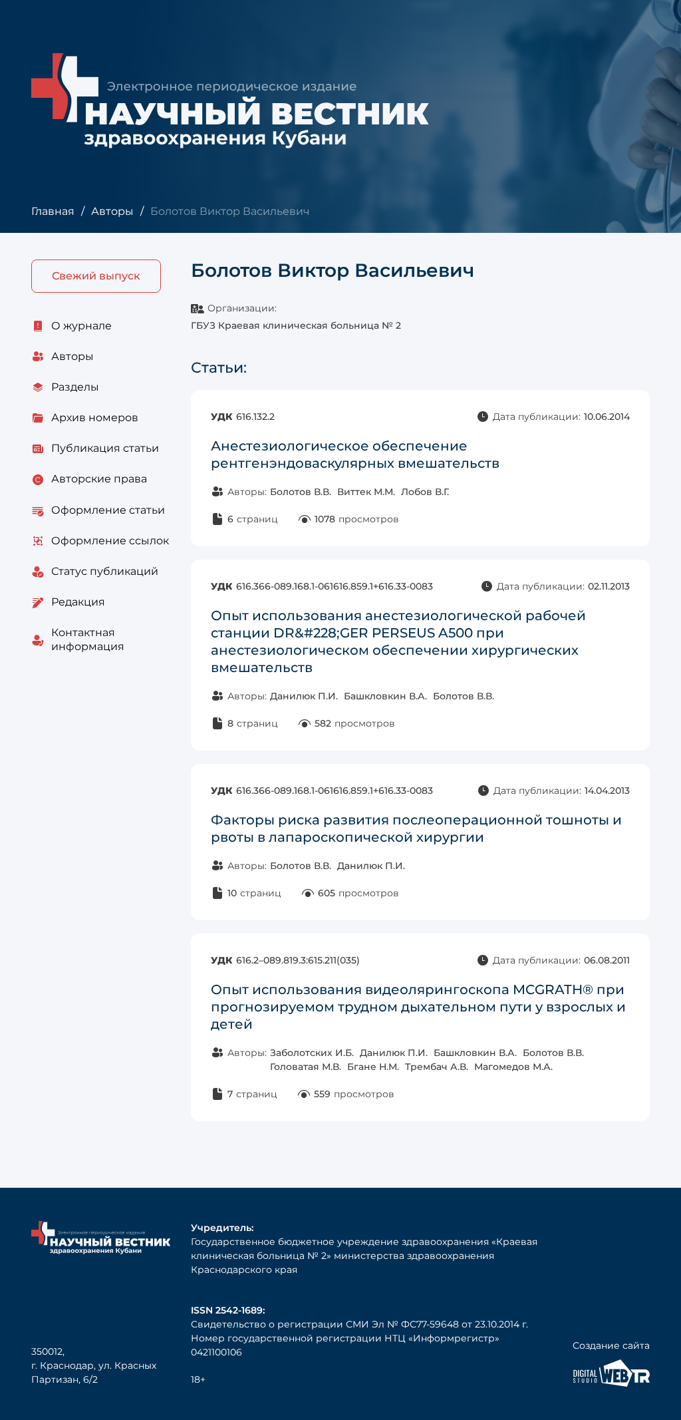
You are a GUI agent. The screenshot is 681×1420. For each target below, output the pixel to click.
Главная (52, 211)
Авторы (112, 211)
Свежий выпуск (96, 275)
